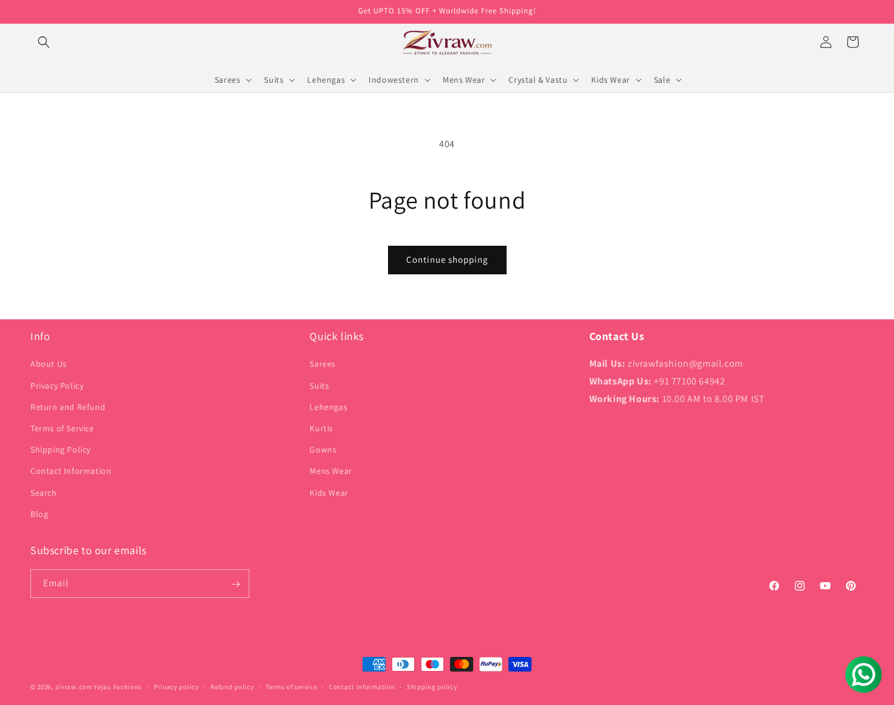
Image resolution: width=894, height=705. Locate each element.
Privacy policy (176, 686)
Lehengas (328, 406)
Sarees (323, 364)
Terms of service (291, 686)
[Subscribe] (235, 584)
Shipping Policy (60, 449)
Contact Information (70, 471)
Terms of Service (62, 428)
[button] (43, 42)
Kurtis (321, 428)
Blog (39, 514)
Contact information (362, 686)
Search (43, 492)
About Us (48, 364)
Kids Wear (329, 492)
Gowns (323, 449)
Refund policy (232, 686)
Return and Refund (67, 406)
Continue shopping (447, 259)
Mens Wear (331, 471)
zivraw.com (73, 686)
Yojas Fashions (118, 686)
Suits (319, 385)
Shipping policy (432, 686)
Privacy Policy (56, 385)
